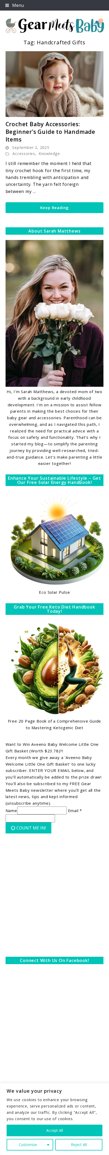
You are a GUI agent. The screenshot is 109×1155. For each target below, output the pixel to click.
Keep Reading (54, 207)
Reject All (79, 1144)
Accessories (23, 153)
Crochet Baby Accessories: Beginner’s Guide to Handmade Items (50, 131)
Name (11, 810)
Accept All (54, 1130)
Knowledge (49, 153)
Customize (28, 1144)
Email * (75, 810)
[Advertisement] (54, 896)
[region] (54, 1119)
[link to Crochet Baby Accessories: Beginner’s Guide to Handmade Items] (55, 84)
